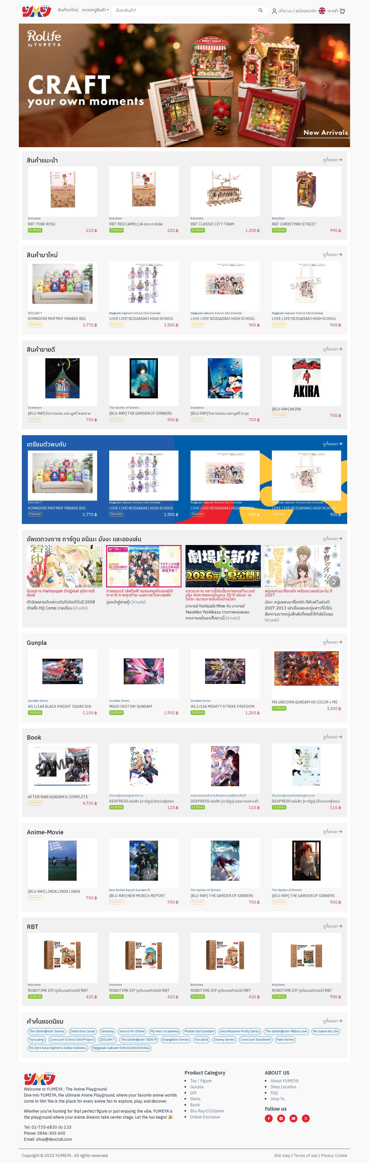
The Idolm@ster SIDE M (139, 1039)
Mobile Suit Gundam (199, 1031)
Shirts (195, 1099)
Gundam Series (38, 701)
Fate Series (285, 1039)
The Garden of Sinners (124, 408)
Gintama (107, 1031)
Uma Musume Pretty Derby (240, 1031)
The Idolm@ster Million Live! (286, 1031)
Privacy (327, 1155)
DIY (193, 1093)
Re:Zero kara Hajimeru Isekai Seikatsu (58, 1048)
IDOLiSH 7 (35, 313)
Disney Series (224, 1039)
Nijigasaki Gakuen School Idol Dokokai (134, 313)
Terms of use (306, 1155)
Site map (282, 1155)
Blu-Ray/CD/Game (207, 1111)
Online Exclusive (205, 1117)
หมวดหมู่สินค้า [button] (94, 10)
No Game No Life (325, 1031)
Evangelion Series (176, 1039)
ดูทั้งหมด (331, 160)
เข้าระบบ (285, 11)
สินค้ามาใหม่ (68, 10)
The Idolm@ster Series (46, 1031)
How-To (278, 1099)
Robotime (34, 218)
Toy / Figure (201, 1081)
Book (195, 1105)
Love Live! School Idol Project (72, 1039)
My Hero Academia (164, 1031)
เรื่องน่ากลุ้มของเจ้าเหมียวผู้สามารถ (293, 795)
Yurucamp (36, 1039)
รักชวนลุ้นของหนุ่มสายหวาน (126, 795)
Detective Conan (82, 1031)
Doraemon (35, 408)
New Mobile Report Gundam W (129, 890)
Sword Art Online (132, 1031)
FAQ (274, 1093)
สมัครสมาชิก (306, 11)
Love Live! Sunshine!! (256, 1039)
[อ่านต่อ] (80, 608)
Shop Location (283, 1087)
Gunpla (197, 1087)
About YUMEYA (284, 1081)
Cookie (341, 1155)
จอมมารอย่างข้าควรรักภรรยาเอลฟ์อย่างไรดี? (218, 795)
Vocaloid (201, 1039)
